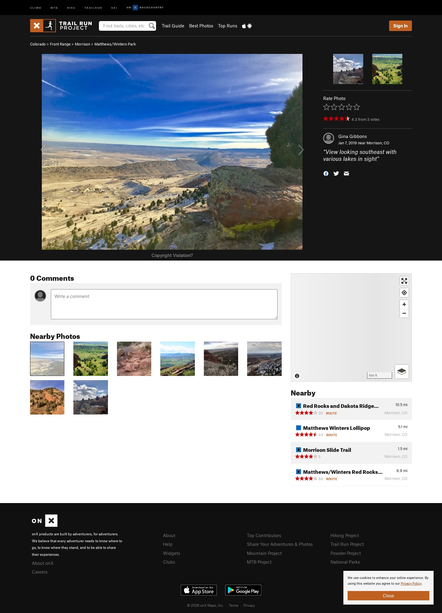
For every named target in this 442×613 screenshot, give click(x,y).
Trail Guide (173, 25)
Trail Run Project (347, 544)
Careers (40, 571)
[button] (326, 172)
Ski (114, 7)
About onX (43, 563)
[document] (388, 587)
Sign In (400, 25)
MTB (54, 7)
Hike (71, 7)
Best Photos (201, 25)
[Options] (402, 371)
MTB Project (259, 562)
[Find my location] (404, 292)
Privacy (249, 605)
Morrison (82, 44)
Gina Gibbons (352, 136)
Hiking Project (344, 535)
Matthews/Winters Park (115, 44)
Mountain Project (264, 553)
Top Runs (227, 25)
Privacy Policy (411, 584)
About (169, 535)
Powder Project (345, 553)
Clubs (169, 562)
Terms (233, 605)
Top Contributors (264, 535)
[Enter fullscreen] (404, 281)
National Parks (345, 562)
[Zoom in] (404, 304)
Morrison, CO (378, 142)
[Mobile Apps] (247, 25)
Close (388, 595)
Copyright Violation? (172, 255)
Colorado (38, 44)
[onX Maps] (44, 525)
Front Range (60, 44)
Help (168, 544)
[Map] (351, 327)
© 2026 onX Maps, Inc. (205, 605)
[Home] (64, 25)
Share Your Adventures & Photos (280, 544)
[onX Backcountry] (145, 7)
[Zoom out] (404, 313)
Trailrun (93, 7)
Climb (35, 7)
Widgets (171, 553)
